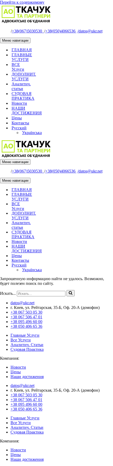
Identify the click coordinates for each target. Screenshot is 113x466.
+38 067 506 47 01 (26, 317)
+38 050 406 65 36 (26, 326)
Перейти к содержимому (22, 2)
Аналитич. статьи (21, 86)
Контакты (20, 123)
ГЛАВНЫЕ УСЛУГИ (22, 57)
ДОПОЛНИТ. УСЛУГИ (24, 76)
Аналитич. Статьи (27, 344)
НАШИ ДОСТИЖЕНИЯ (27, 110)
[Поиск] (70, 293)
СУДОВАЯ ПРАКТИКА (23, 96)
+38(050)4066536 (60, 31)
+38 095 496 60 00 (26, 321)
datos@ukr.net (90, 31)
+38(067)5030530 (28, 31)
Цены (17, 118)
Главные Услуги (25, 335)
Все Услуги (21, 340)
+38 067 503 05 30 (26, 312)
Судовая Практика (27, 349)
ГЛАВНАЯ (22, 50)
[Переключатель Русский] (92, 265)
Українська (32, 132)
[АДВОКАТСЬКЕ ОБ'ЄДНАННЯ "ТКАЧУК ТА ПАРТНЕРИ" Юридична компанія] (26, 22)
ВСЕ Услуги (18, 66)
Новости (19, 103)
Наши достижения (27, 376)
